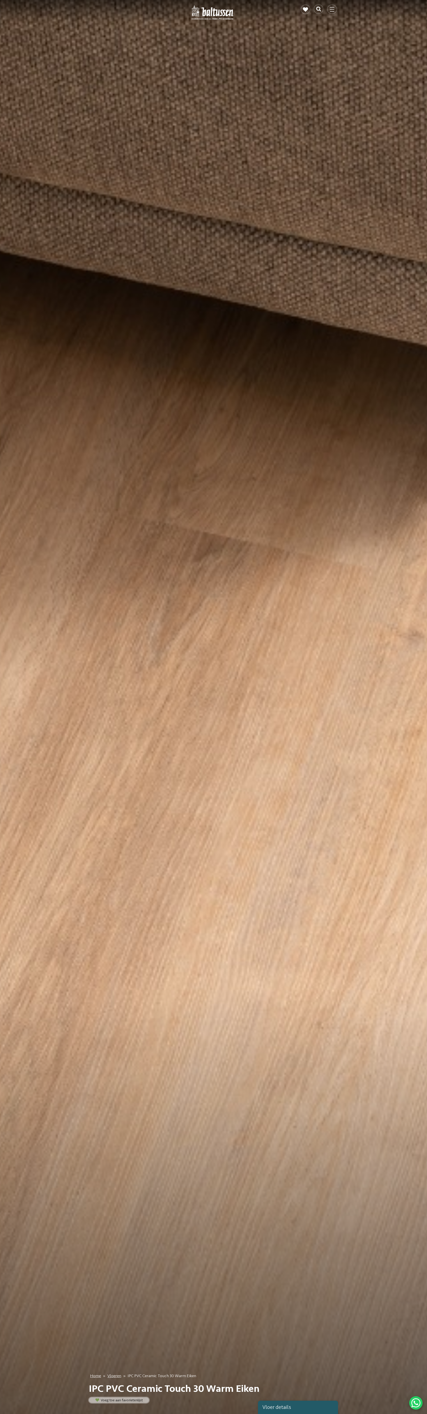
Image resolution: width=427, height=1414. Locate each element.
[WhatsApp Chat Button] (416, 1403)
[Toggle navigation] (332, 11)
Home (95, 1375)
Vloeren (114, 1375)
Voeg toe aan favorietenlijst (121, 1400)
